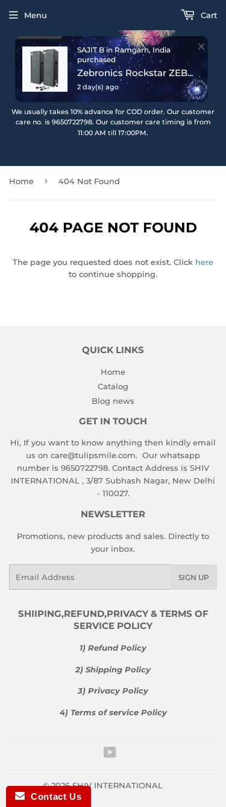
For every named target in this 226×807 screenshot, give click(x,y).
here (204, 262)
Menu (35, 15)
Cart (207, 15)
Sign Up (193, 577)
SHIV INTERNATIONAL (117, 785)
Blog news (113, 401)
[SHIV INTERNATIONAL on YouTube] (110, 754)
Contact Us (53, 796)
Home (113, 372)
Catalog (113, 386)
